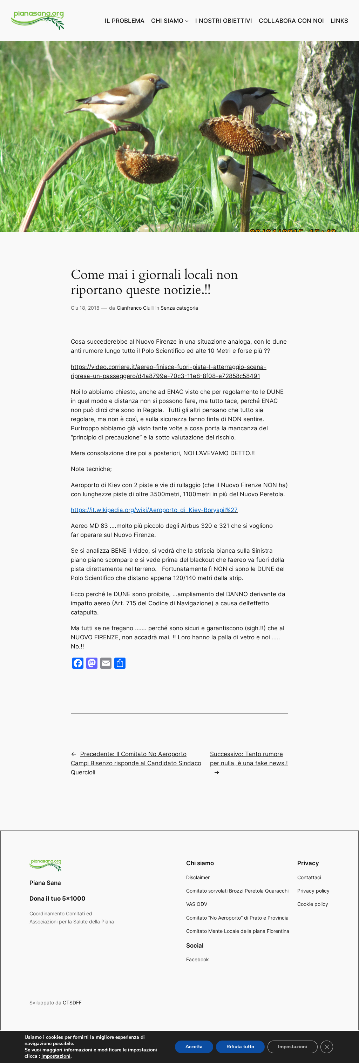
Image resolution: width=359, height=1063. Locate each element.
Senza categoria (179, 308)
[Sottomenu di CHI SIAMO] (187, 20)
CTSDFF (72, 1002)
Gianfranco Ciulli (135, 308)
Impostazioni (55, 1056)
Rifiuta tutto (240, 1046)
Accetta (194, 1046)
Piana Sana (45, 882)
